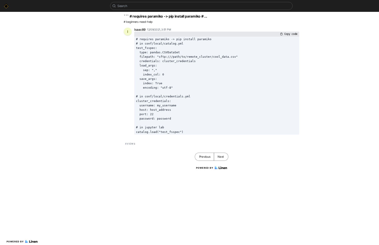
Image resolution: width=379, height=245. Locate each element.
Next (221, 156)
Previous (205, 156)
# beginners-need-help (138, 21)
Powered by (15, 241)
